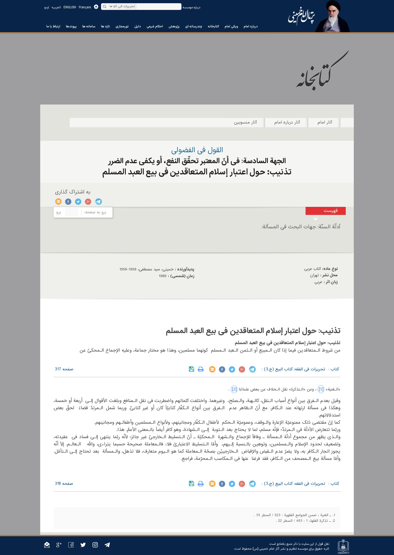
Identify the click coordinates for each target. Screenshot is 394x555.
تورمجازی (122, 26)
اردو (46, 7)
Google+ (88, 202)
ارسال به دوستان (58, 202)
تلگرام (98, 202)
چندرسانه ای (193, 26)
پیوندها (71, 26)
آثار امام (325, 122)
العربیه (56, 7)
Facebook (68, 202)
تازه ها (105, 26)
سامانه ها (88, 26)
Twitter (78, 202)
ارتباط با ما (53, 26)
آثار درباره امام (287, 122)
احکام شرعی (155, 26)
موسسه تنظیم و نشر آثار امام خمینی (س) (280, 548)
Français (85, 7)
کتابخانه (213, 26)
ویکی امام (231, 26)
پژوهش (174, 26)
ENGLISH (70, 7)
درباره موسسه (191, 7)
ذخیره (192, 369)
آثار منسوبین (245, 122)
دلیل (137, 26)
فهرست (331, 210)
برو (58, 212)
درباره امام (251, 26)
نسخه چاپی (202, 369)
